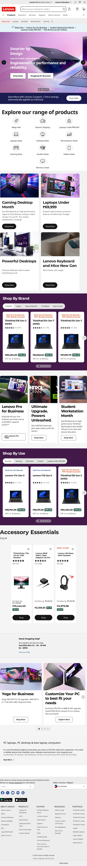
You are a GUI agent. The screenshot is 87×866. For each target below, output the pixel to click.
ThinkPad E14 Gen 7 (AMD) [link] (43, 322)
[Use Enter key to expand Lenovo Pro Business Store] (51, 2)
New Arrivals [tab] (58, 306)
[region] (43, 98)
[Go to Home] (8, 9)
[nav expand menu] (3, 15)
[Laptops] (19, 21)
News (3, 814)
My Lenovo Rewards (59, 832)
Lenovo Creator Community (60, 822)
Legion (75, 828)
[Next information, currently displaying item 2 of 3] (83, 62)
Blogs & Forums (60, 814)
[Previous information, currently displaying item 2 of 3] (4, 62)
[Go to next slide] (83, 697)
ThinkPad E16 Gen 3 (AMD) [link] (15, 322)
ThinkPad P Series (79, 825)
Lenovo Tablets (78, 839)
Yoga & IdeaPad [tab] (31, 306)
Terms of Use (50, 858)
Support (40, 823)
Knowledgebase (60, 827)
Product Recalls (24, 833)
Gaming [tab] (19, 461)
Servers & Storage (25, 830)
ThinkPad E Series (79, 817)
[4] (47, 729)
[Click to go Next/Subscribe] (30, 786)
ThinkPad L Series (79, 821)
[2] (42, 729)
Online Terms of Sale (42, 828)
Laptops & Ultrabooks (23, 811)
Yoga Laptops (77, 835)
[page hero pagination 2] (45, 89)
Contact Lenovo (42, 816)
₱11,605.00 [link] (16, 603)
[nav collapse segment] (83, 15)
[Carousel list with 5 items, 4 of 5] (45, 366)
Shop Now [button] (9, 226)
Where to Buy (59, 810)
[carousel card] (14, 409)
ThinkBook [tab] (45, 306)
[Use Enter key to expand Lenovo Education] (70, 2)
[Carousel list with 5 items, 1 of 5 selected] (39, 366)
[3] (45, 729)
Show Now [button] (50, 226)
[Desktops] (29, 21)
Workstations (23, 820)
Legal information (7, 832)
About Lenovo (6, 810)
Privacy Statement (15, 783)
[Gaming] (50, 21)
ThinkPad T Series (79, 814)
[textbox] (70, 786)
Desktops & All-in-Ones (25, 824)
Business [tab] (8, 461)
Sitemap (41, 858)
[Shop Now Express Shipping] (43, 62)
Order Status (41, 820)
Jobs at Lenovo (6, 835)
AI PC (21, 816)
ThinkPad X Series (79, 810)
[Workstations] (41, 21)
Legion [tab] (18, 306)
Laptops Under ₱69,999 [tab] (56, 461)
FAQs (39, 833)
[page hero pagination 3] (47, 89)
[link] (75, 2)
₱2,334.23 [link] (48, 601)
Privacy (35, 858)
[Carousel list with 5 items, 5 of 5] (47, 366)
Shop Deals (74, 98)
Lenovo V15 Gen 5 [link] (42, 475)
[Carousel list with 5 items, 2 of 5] (41, 366)
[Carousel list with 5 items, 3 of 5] (43, 366)
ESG (2, 828)
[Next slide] (84, 338)
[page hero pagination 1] (42, 89)
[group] (16, 337)
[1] (39, 729)
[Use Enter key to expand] (74, 9)
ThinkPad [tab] (8, 306)
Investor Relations (7, 817)
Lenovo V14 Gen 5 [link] (14, 475)
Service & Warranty (43, 840)
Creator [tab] (40, 461)
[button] (79, 2)
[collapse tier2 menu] (52, 21)
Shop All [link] (3, 538)
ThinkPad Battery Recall (43, 811)
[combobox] (41, 9)
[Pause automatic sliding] (39, 89)
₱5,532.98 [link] (71, 601)
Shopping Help (42, 837)
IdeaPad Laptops (78, 832)
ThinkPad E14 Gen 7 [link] (71, 320)
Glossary (58, 817)
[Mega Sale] (10, 21)
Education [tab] (30, 461)
